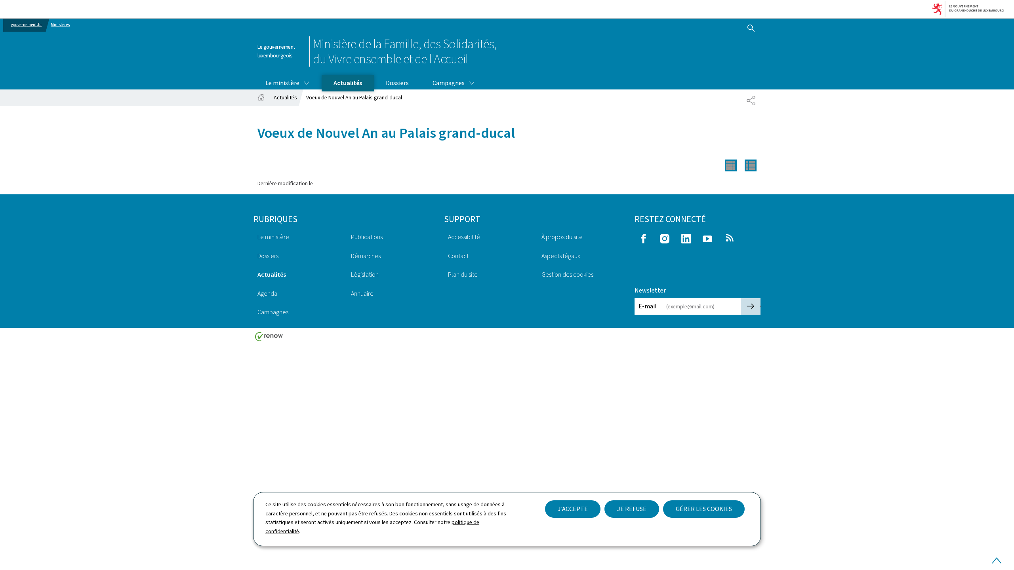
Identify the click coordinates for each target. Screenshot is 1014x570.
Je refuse (631, 509)
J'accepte (573, 509)
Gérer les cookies (704, 509)
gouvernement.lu (26, 25)
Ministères (60, 25)
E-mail (648, 306)
